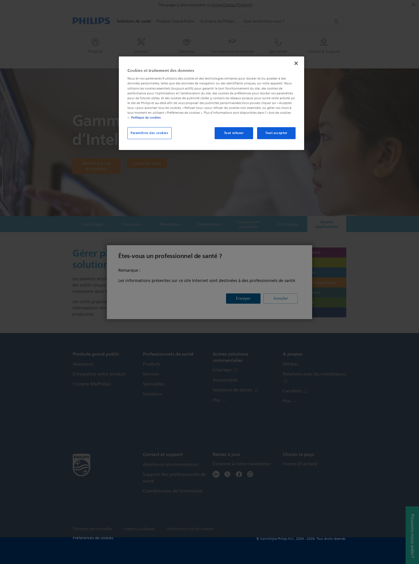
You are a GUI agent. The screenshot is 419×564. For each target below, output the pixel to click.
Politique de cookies (146, 117)
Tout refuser (234, 133)
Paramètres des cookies (149, 133)
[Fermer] (296, 63)
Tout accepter (276, 133)
